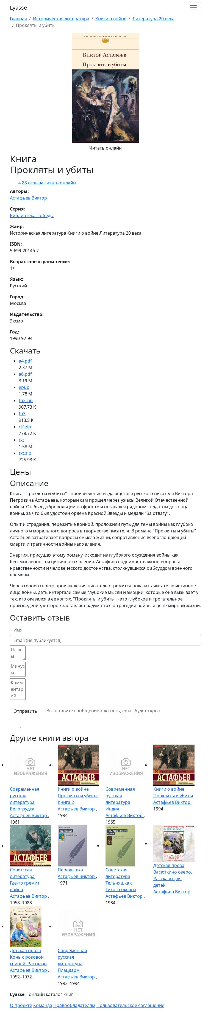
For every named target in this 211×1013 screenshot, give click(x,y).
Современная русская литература (24, 795)
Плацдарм (69, 970)
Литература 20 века (153, 19)
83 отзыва (32, 183)
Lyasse (18, 7)
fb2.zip (26, 400)
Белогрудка (22, 809)
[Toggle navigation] (193, 7)
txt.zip (25, 453)
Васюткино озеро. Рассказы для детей (172, 878)
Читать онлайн (105, 148)
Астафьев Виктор (28, 198)
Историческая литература (61, 19)
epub (24, 387)
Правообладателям (74, 1005)
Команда (42, 1005)
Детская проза (168, 865)
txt (21, 440)
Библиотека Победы (32, 215)
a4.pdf (25, 361)
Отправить (25, 711)
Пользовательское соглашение (130, 1005)
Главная (18, 19)
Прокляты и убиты (173, 796)
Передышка (70, 870)
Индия (112, 809)
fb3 (22, 414)
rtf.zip (25, 427)
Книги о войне (110, 19)
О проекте (21, 1005)
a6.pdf (25, 374)
